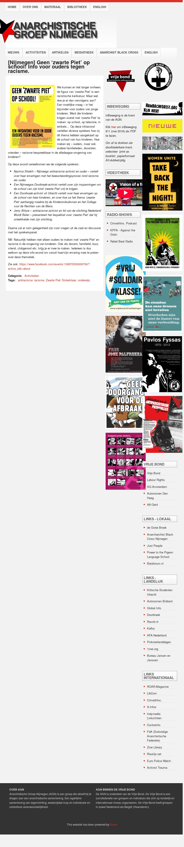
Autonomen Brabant (160, 601)
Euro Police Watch (159, 761)
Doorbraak (153, 615)
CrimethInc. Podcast (123, 223)
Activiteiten (36, 52)
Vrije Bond (153, 473)
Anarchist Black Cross (119, 52)
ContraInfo (153, 725)
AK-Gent (152, 504)
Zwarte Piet (53, 280)
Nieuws (13, 52)
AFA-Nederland (156, 635)
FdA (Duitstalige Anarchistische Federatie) (157, 735)
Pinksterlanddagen (159, 642)
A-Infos (151, 707)
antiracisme (25, 280)
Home (12, 7)
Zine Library (154, 747)
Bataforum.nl (155, 563)
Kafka (151, 628)
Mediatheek (84, 52)
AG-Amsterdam (157, 487)
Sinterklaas (69, 280)
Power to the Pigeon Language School (160, 554)
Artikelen (60, 52)
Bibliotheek (77, 7)
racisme (39, 280)
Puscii (113, 824)
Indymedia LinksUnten (154, 716)
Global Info (154, 608)
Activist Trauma (157, 767)
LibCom (152, 693)
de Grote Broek (157, 527)
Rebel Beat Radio (121, 241)
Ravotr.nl (152, 621)
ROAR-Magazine (158, 686)
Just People (154, 545)
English (99, 7)
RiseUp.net (154, 754)
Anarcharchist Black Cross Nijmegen (160, 536)
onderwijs (84, 280)
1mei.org (152, 649)
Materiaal (52, 7)
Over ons (30, 7)
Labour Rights (156, 480)
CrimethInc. (154, 700)
